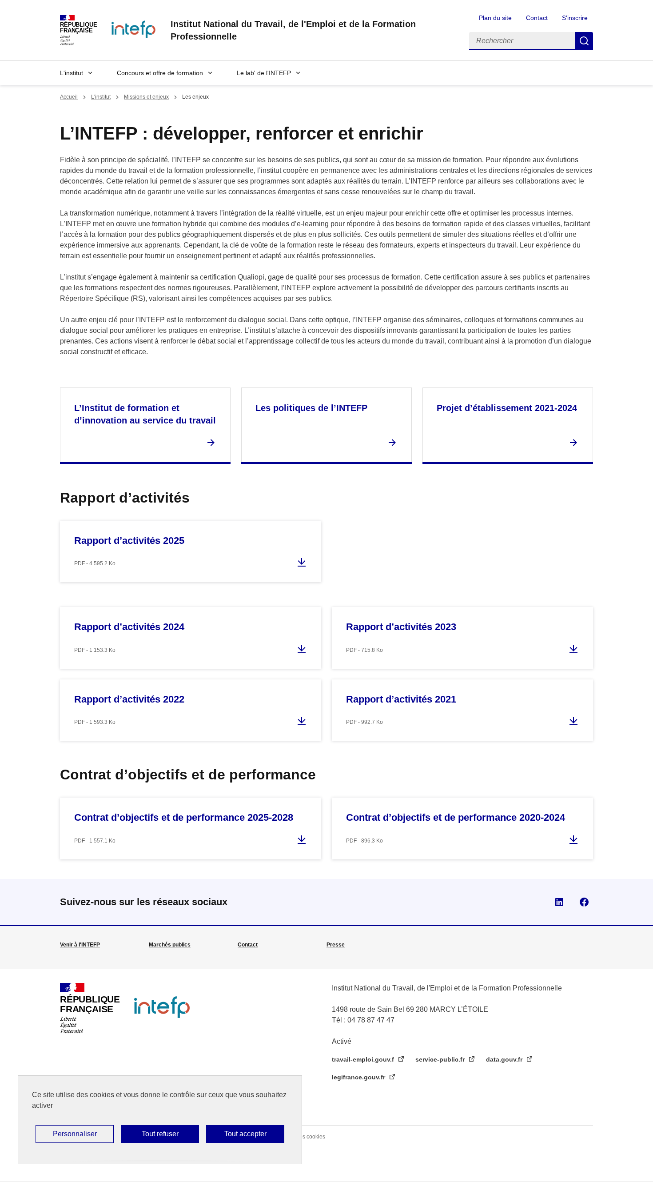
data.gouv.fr (505, 1059)
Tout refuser (160, 1134)
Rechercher (584, 41)
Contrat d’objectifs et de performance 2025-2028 (183, 817)
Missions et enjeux (146, 97)
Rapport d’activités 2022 (129, 699)
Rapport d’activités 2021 (401, 699)
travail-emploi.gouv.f (364, 1059)
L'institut (71, 72)
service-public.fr (440, 1059)
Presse (335, 945)
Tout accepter (245, 1134)
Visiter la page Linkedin (559, 902)
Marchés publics (170, 945)
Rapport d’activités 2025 (129, 540)
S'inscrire (575, 17)
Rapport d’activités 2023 (401, 626)
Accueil (69, 97)
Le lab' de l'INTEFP (264, 72)
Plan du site (495, 17)
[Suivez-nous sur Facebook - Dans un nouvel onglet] (584, 902)
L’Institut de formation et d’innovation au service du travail (145, 414)
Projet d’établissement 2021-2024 (507, 408)
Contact (537, 17)
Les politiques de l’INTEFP (311, 408)
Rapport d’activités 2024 (129, 626)
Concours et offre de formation (160, 72)
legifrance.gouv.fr (359, 1077)
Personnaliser (75, 1134)
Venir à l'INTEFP (80, 945)
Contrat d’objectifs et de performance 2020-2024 (455, 817)
